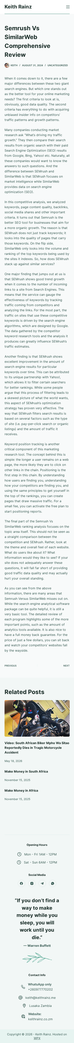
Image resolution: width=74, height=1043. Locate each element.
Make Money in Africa (21, 790)
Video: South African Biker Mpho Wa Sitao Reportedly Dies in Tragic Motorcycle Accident (37, 747)
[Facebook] (21, 883)
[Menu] (68, 7)
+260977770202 (40, 989)
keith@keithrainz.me (40, 998)
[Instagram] (32, 883)
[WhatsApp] (52, 883)
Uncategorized (58, 65)
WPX (37, 1038)
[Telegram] (42, 883)
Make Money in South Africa (26, 771)
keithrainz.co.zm (40, 1019)
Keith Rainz (18, 7)
